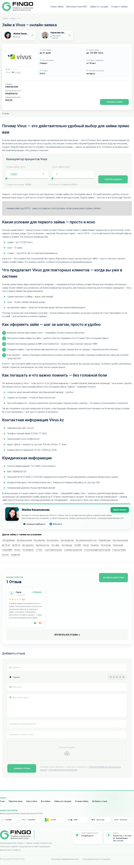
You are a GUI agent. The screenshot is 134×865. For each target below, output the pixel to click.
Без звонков (39, 540)
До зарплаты (28, 545)
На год (86, 545)
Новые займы (56, 6)
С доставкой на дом (53, 550)
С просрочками (119, 550)
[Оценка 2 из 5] (114, 677)
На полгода (106, 545)
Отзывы (5, 113)
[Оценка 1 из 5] (110, 677)
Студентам (15, 555)
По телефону (28, 550)
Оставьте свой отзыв (113, 578)
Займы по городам (99, 6)
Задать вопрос (120, 510)
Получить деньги (113, 179)
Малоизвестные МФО (76, 6)
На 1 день (55, 545)
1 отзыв (17, 72)
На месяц (95, 545)
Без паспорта (53, 540)
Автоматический (24, 540)
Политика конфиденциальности (65, 859)
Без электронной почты (86, 540)
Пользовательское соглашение (96, 859)
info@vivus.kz (11, 93)
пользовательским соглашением (62, 770)
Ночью (17, 550)
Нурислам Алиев (58, 32)
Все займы (46, 801)
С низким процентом (73, 550)
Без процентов (67, 540)
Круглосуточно (42, 545)
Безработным (105, 540)
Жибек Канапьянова (21, 33)
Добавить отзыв (22, 768)
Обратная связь (16, 801)
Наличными (118, 545)
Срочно (5, 555)
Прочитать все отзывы (67, 635)
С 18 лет (39, 550)
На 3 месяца (67, 545)
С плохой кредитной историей (97, 550)
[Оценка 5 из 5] (123, 677)
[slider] (6, 178)
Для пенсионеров (120, 540)
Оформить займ (114, 102)
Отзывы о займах (119, 6)
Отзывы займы (81, 801)
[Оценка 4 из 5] (120, 677)
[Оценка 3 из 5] (117, 677)
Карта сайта (31, 801)
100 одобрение (8, 540)
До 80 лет (16, 545)
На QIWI (77, 545)
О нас (2, 801)
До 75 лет (6, 545)
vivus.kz (8, 100)
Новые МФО (7, 550)
